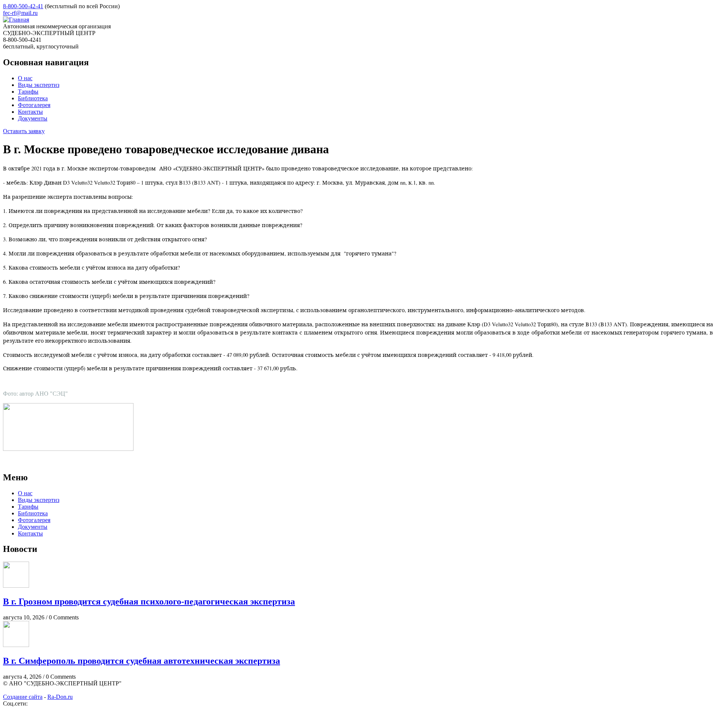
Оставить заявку (24, 131)
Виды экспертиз (38, 85)
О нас (25, 78)
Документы (32, 118)
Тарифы (28, 91)
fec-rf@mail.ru (20, 13)
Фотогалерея (34, 105)
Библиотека (33, 98)
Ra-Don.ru (60, 697)
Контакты (30, 112)
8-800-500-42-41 (23, 6)
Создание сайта (23, 697)
